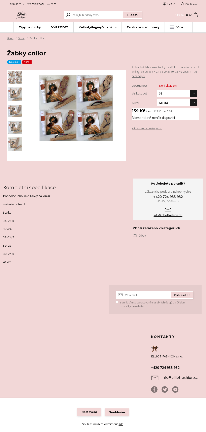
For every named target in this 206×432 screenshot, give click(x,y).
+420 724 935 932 (168, 196)
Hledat (132, 15)
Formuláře (15, 4)
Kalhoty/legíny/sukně (95, 27)
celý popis (138, 76)
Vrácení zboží (35, 4)
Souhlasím (117, 412)
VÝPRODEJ (59, 27)
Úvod (10, 38)
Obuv (21, 38)
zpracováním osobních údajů (154, 302)
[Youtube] (177, 391)
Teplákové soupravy (143, 27)
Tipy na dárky (30, 27)
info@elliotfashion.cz (168, 215)
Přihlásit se (182, 295)
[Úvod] (22, 15)
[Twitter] (167, 391)
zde (121, 424)
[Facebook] (156, 391)
